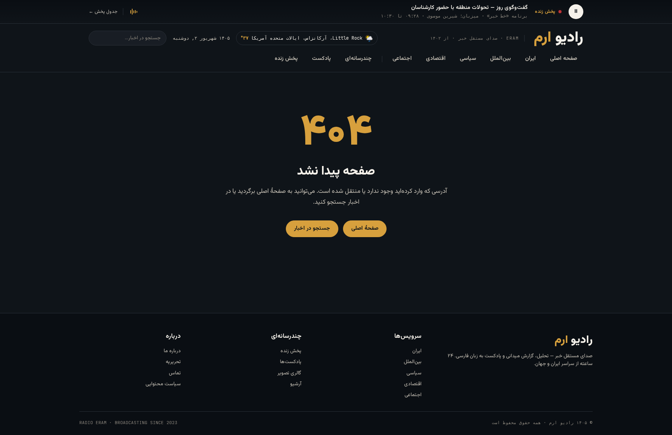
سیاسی (468, 58)
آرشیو (295, 384)
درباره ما (172, 351)
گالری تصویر (289, 373)
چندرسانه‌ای (358, 58)
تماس (175, 373)
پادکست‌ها (290, 362)
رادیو (558, 38)
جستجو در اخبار (312, 228)
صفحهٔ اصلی (364, 228)
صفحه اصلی (563, 58)
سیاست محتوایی (163, 384)
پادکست (321, 58)
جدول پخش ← (103, 11)
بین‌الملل (500, 58)
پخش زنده (286, 58)
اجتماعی (402, 58)
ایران (530, 58)
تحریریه (173, 362)
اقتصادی (436, 58)
